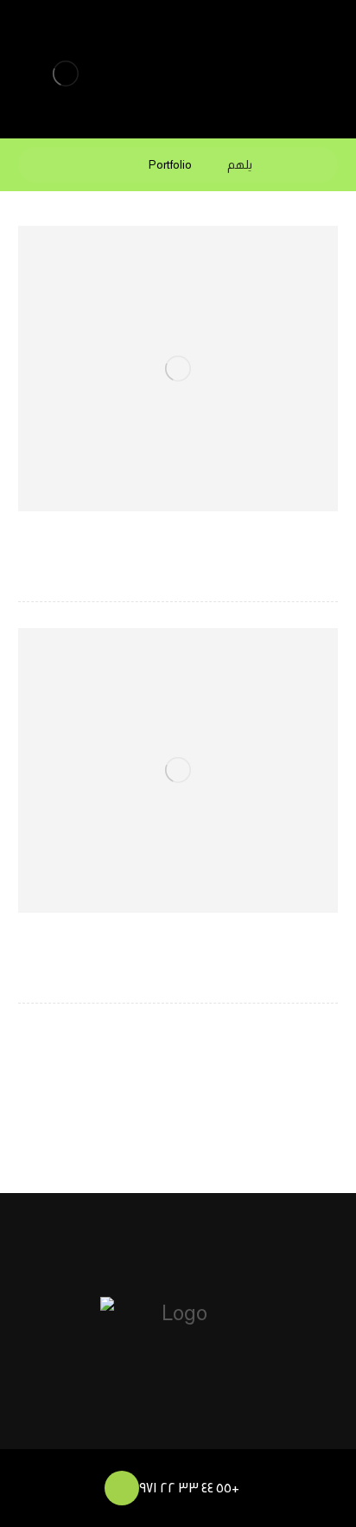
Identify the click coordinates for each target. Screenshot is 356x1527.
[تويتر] (146, 1433)
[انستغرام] (240, 1433)
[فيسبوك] (115, 1433)
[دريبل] (178, 1433)
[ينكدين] (209, 1433)
